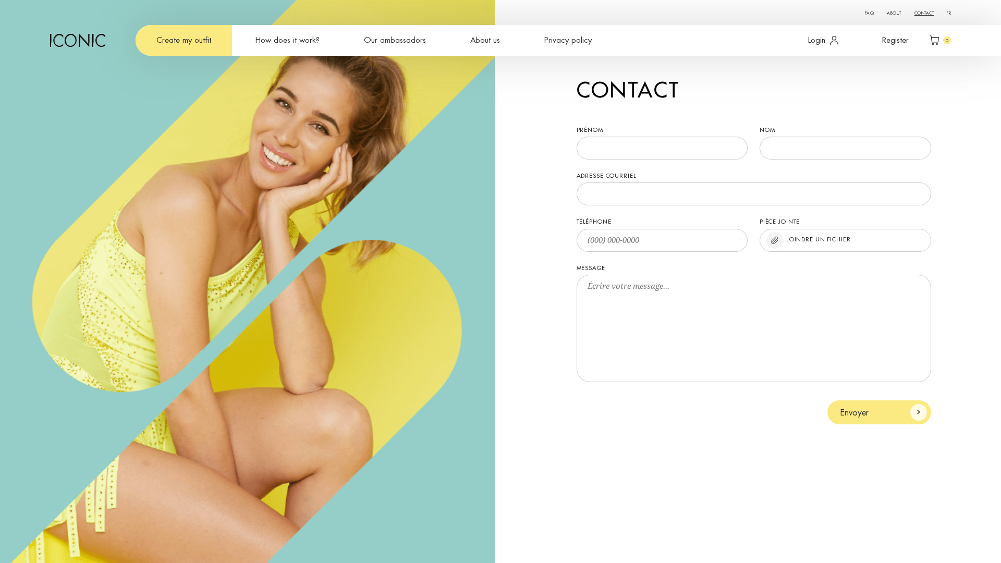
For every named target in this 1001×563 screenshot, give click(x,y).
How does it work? (287, 40)
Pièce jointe (780, 222)
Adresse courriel (606, 176)
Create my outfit (183, 40)
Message (591, 268)
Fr (949, 13)
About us (485, 40)
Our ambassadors (395, 40)
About (894, 13)
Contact (924, 13)
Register (895, 40)
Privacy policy (568, 40)
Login (816, 40)
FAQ (869, 13)
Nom (767, 130)
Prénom (590, 130)
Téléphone (594, 222)
